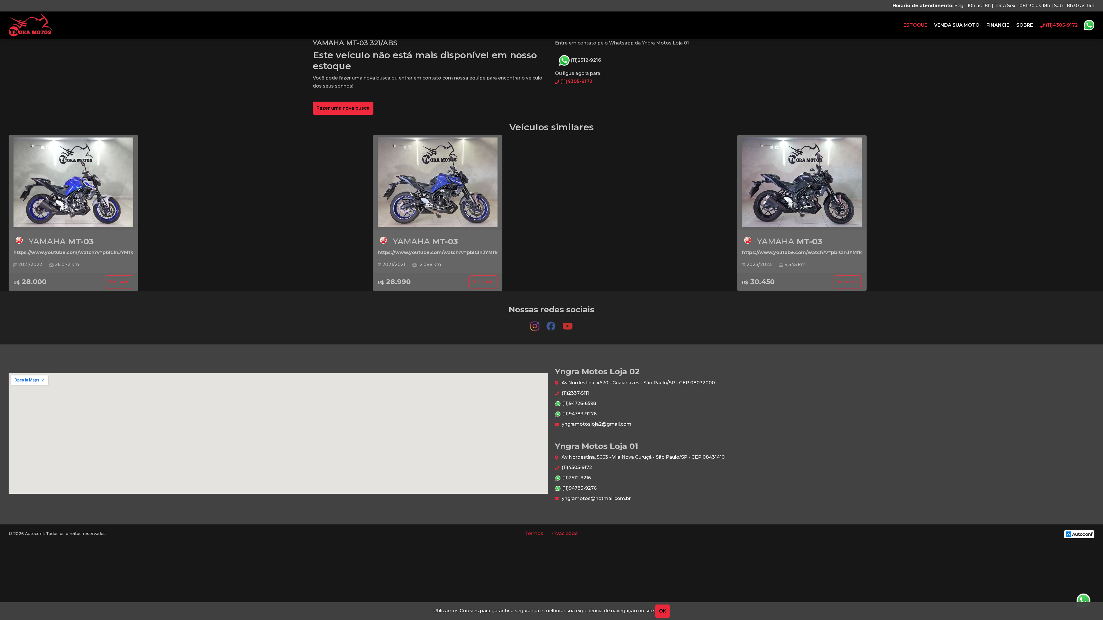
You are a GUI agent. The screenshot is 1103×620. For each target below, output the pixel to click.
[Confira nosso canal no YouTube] (568, 323)
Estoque (915, 25)
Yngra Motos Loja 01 (31, 25)
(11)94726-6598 (578, 403)
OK (662, 611)
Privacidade (564, 533)
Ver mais (119, 281)
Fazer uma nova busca (343, 108)
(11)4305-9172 (575, 81)
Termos (534, 533)
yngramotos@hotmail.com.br (596, 498)
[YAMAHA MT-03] (73, 182)
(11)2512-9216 (585, 60)
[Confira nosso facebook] (551, 323)
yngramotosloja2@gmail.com (596, 424)
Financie (997, 25)
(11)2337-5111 (574, 393)
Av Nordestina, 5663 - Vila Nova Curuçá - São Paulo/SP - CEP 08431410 (642, 457)
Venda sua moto (956, 25)
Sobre (1024, 25)
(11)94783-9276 (579, 413)
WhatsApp (1088, 25)
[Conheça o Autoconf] (1079, 533)
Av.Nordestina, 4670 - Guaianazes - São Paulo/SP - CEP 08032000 (637, 382)
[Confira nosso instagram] (535, 323)
